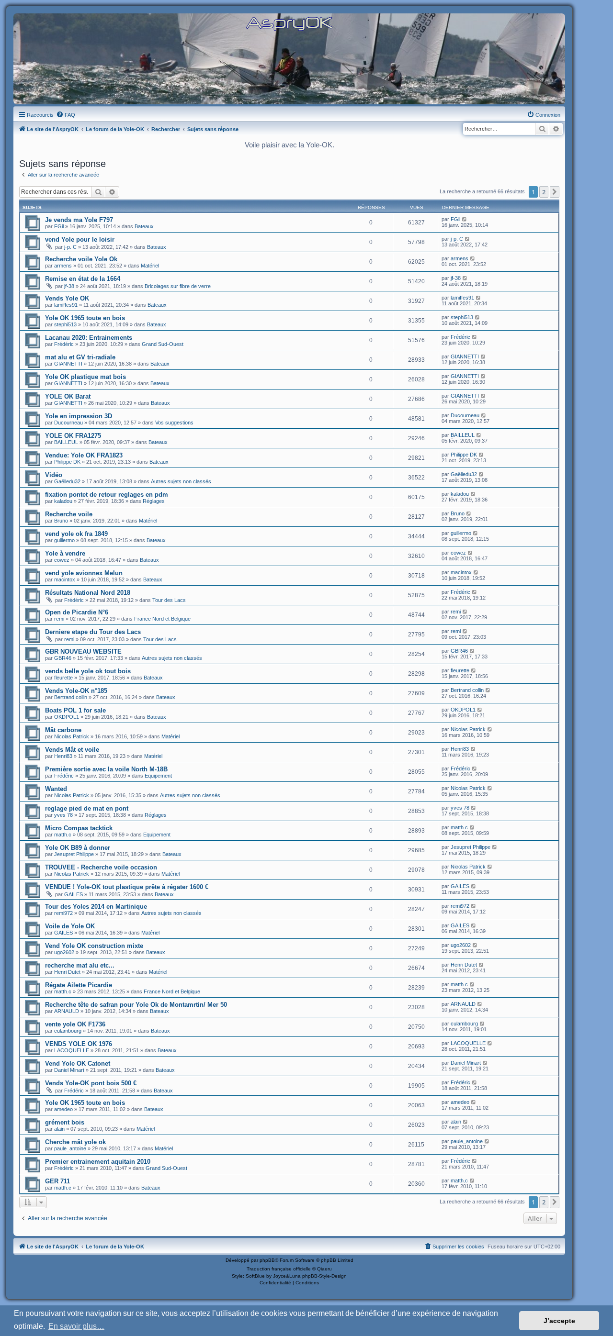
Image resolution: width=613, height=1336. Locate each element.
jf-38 (69, 286)
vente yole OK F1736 (75, 1024)
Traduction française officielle (279, 1268)
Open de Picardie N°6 (76, 612)
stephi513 (65, 324)
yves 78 (63, 815)
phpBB (267, 1260)
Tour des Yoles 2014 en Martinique (96, 906)
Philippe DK (67, 462)
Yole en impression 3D (78, 416)
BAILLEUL (66, 442)
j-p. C (70, 247)
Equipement (158, 776)
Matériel (150, 265)
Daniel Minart (69, 1070)
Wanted (56, 788)
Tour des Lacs (169, 600)
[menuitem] (65, 115)
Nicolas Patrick (71, 736)
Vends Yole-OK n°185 (76, 690)
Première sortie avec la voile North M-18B (106, 769)
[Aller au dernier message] (465, 219)
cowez (61, 560)
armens (63, 265)
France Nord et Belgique (162, 619)
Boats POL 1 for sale (75, 710)
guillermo (64, 540)
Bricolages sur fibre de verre (178, 286)
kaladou (63, 501)
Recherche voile (68, 514)
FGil (59, 226)
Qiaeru (324, 1268)
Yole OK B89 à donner (77, 847)
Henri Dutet (67, 972)
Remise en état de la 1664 (82, 278)
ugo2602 (64, 952)
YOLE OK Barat (68, 396)
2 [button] (543, 192)
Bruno (61, 520)
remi (59, 619)
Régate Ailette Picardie (78, 985)
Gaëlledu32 (67, 481)
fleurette (63, 677)
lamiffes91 (66, 305)
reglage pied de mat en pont (86, 808)
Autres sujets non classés (181, 481)
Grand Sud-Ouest (162, 344)
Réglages (154, 501)
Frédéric (64, 344)
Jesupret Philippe (74, 854)
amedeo (63, 1109)
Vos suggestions (174, 422)
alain (59, 1129)
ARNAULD (66, 1011)
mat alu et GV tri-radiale (80, 357)
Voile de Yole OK (70, 926)
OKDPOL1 (66, 717)
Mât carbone (63, 730)
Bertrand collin (70, 697)
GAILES (73, 894)
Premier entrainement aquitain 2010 (97, 1161)
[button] (554, 192)
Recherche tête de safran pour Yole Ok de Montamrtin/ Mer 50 (136, 1004)
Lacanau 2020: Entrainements (88, 337)
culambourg (67, 1031)
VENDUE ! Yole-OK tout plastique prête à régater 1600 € (126, 887)
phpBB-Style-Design (324, 1276)
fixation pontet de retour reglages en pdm (106, 494)
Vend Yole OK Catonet (77, 1063)
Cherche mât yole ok (75, 1142)
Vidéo (53, 475)
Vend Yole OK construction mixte (94, 945)
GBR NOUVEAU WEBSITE (83, 651)
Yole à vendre (65, 553)
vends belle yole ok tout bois (88, 671)
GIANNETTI (68, 364)
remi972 (63, 913)
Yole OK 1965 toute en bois (85, 318)
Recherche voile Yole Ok (81, 259)
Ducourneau (68, 422)
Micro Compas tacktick (79, 828)
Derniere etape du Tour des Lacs (93, 631)
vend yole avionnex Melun (84, 573)
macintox (64, 579)
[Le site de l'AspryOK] (289, 23)
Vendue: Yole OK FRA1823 (84, 455)
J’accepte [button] (559, 1321)
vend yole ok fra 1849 (76, 533)
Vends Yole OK (67, 298)
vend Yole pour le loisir (79, 239)
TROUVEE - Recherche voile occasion (101, 867)
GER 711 (57, 1181)
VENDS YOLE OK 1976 (78, 1043)
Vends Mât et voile (72, 749)
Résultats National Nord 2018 (87, 592)
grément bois (64, 1122)
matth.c (62, 834)
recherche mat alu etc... (79, 965)
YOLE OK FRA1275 (73, 435)
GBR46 (62, 658)
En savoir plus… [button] (76, 1326)
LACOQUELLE (71, 1050)
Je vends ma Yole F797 (79, 219)
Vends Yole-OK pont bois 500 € (90, 1083)
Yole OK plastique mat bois (85, 376)
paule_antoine (70, 1148)
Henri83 (63, 756)
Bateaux (144, 226)
